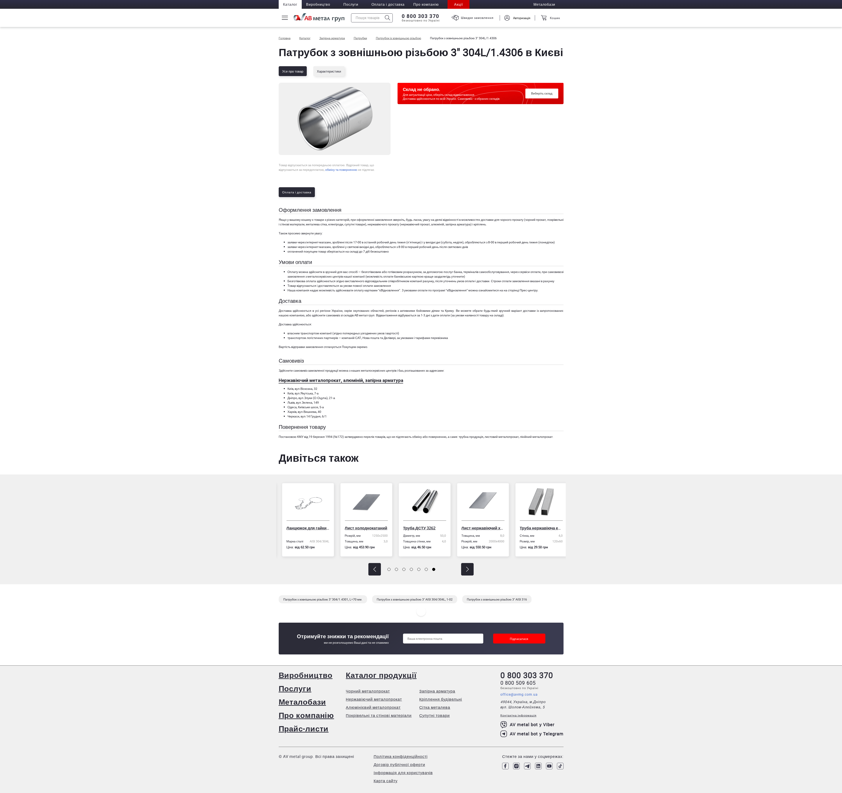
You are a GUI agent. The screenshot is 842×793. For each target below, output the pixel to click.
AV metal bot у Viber (532, 724)
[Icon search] (387, 18)
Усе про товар (292, 71)
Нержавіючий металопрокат (374, 699)
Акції (458, 4)
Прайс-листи (304, 728)
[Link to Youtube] (549, 766)
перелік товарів (374, 437)
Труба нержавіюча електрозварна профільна (537, 528)
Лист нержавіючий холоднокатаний (479, 528)
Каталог (290, 4)
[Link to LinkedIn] (538, 766)
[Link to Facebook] (505, 766)
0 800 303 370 (420, 16)
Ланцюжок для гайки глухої (304, 528)
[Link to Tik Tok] (560, 766)
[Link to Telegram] (527, 766)
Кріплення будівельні (440, 699)
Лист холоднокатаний (362, 528)
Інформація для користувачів (403, 772)
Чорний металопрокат (368, 691)
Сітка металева (434, 707)
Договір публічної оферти (399, 764)
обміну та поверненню (341, 170)
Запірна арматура (437, 691)
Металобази (302, 702)
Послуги (350, 4)
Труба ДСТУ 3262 (416, 528)
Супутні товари (434, 715)
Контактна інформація (518, 715)
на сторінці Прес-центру (521, 290)
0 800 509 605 (518, 682)
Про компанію (306, 715)
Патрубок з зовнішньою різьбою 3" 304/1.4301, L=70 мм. (322, 599)
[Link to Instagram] (516, 766)
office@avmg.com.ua (519, 694)
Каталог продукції (381, 675)
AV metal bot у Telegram (537, 734)
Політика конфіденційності (401, 756)
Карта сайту (386, 780)
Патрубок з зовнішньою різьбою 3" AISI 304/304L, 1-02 (415, 599)
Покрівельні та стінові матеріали (379, 715)
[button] (374, 569)
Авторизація (521, 18)
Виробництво (318, 4)
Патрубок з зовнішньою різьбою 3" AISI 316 (497, 599)
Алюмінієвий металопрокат (373, 707)
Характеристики (329, 71)
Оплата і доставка (388, 4)
